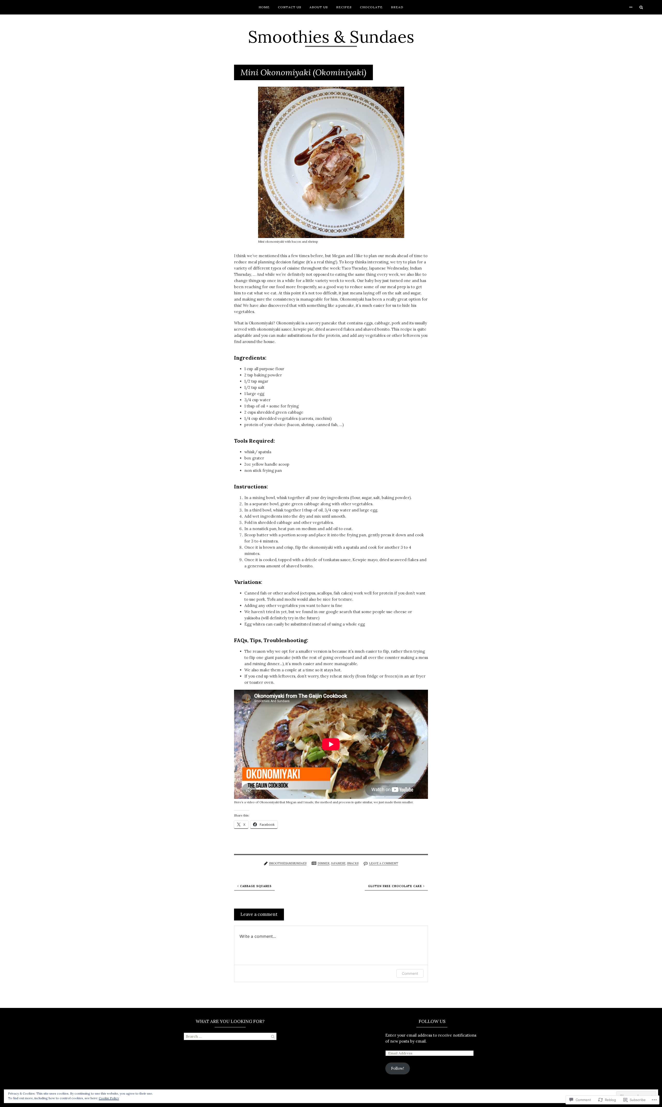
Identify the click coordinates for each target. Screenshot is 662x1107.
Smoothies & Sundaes (331, 36)
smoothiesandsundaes (287, 863)
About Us (319, 7)
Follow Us (432, 1021)
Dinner (323, 863)
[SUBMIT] (273, 1036)
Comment (410, 973)
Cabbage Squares (256, 886)
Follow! (397, 1068)
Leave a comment (383, 863)
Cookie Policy (109, 1098)
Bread (397, 7)
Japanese (338, 863)
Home (264, 7)
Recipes (344, 7)
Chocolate (371, 7)
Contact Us (289, 7)
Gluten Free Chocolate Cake (395, 886)
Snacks (352, 863)
